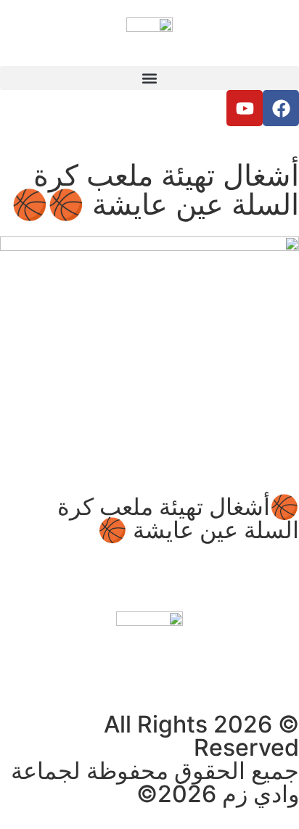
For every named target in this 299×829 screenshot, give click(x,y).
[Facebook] (281, 108)
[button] (149, 78)
